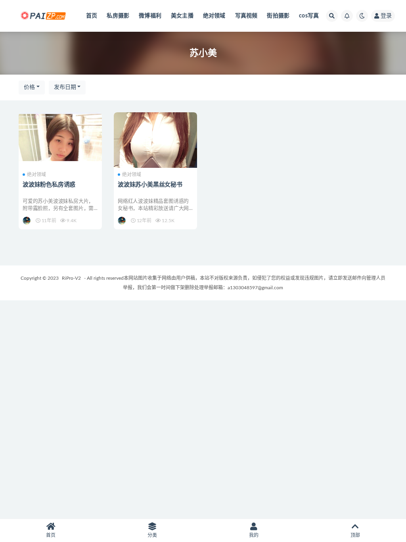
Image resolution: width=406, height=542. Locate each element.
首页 (91, 16)
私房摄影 (118, 16)
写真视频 (246, 16)
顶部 (355, 535)
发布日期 (65, 87)
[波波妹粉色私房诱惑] (60, 136)
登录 (386, 16)
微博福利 (150, 16)
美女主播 (182, 16)
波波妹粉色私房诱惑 (49, 185)
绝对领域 (214, 16)
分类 (152, 535)
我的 (254, 535)
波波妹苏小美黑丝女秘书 (150, 185)
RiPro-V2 (71, 278)
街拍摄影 (278, 16)
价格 (29, 87)
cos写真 (309, 16)
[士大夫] (27, 221)
